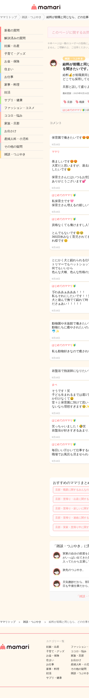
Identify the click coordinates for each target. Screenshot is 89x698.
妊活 (7, 92)
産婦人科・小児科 (16, 139)
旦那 (69, 101)
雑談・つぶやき (14, 154)
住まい (8, 69)
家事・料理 (11, 84)
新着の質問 (11, 30)
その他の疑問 (13, 146)
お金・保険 (11, 61)
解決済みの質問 (14, 38)
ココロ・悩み (13, 115)
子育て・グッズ (14, 53)
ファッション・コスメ (19, 108)
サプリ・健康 (13, 100)
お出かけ (10, 131)
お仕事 (8, 77)
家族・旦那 (11, 123)
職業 (81, 101)
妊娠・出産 (11, 46)
